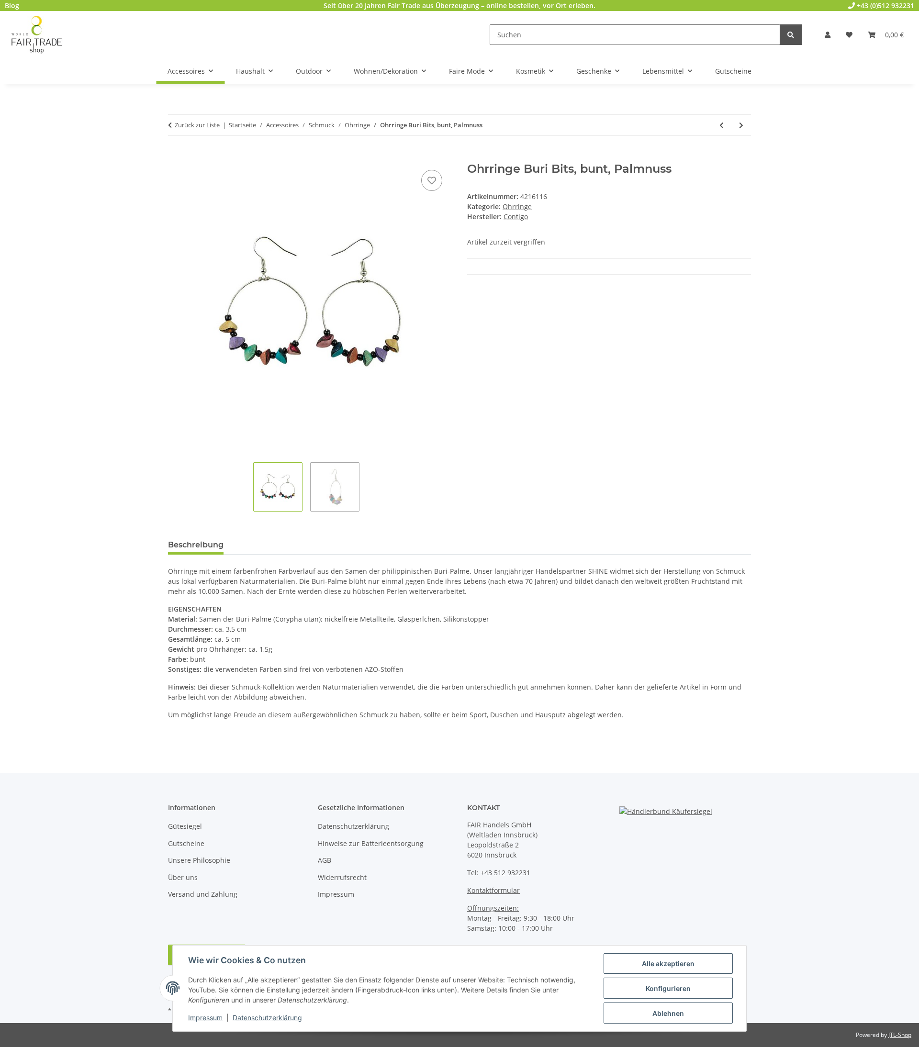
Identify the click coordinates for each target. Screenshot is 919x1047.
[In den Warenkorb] (175, 157)
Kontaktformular (493, 890)
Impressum (205, 1018)
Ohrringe (517, 206)
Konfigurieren (668, 988)
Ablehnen (668, 1013)
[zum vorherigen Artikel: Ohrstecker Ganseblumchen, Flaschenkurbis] (721, 125)
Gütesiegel (185, 826)
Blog (12, 5)
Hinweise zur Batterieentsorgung (371, 843)
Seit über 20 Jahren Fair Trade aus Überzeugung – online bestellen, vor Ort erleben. (459, 5)
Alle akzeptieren (668, 963)
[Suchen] (791, 34)
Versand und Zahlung (202, 894)
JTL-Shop (899, 1035)
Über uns (183, 877)
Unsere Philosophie (199, 860)
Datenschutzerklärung (267, 1018)
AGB (324, 860)
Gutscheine (186, 843)
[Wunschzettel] (849, 34)
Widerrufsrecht (342, 877)
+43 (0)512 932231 (884, 5)
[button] (827, 34)
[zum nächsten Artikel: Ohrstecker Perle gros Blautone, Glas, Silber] (741, 125)
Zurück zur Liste (197, 125)
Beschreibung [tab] (196, 544)
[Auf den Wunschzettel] (431, 180)
